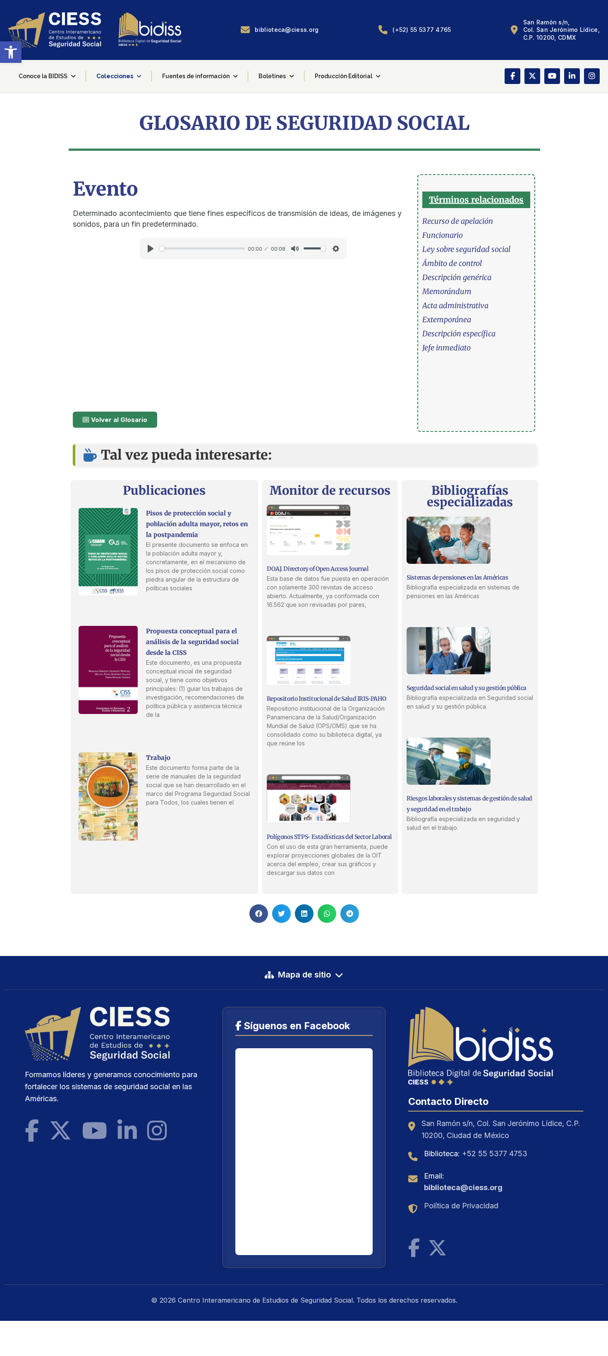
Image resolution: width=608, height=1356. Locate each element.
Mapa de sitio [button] (304, 975)
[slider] (202, 248)
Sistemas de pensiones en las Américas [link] (457, 577)
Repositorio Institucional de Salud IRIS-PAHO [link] (326, 698)
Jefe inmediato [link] (446, 347)
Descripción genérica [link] (456, 277)
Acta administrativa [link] (455, 305)
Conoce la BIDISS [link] (43, 76)
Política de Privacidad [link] (461, 1205)
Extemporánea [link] (446, 319)
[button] (258, 913)
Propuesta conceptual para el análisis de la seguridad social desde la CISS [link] (192, 641)
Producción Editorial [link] (343, 76)
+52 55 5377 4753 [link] (494, 1153)
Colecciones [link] (114, 76)
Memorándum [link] (447, 291)
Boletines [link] (272, 76)
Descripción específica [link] (458, 333)
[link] (11, 52)
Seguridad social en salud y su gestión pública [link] (467, 688)
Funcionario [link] (442, 235)
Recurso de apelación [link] (457, 221)
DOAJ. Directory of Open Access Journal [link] (318, 569)
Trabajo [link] (158, 758)
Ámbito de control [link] (452, 263)
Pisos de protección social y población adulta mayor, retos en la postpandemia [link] (197, 524)
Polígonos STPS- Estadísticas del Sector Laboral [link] (329, 837)
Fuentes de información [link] (196, 76)
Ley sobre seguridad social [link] (466, 249)
